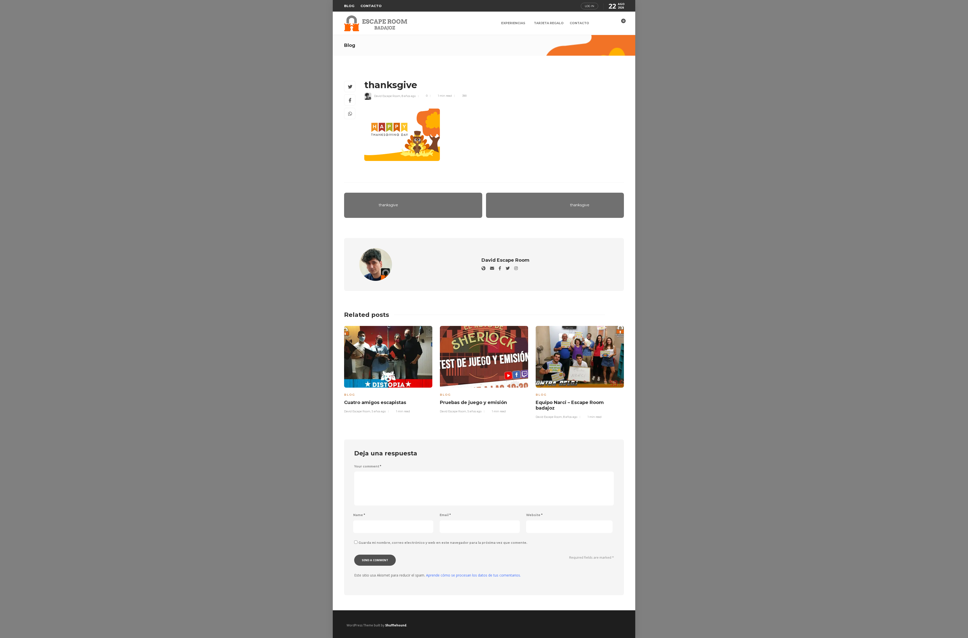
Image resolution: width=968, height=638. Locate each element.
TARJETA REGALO (549, 23)
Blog (349, 394)
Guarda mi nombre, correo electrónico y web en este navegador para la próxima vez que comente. (442, 543)
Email (445, 515)
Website (534, 515)
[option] (388, 369)
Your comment (367, 466)
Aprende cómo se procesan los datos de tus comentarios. (473, 575)
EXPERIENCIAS (513, 23)
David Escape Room (387, 95)
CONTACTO (371, 6)
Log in (589, 6)
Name (359, 515)
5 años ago (379, 411)
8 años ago (409, 95)
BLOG (349, 6)
